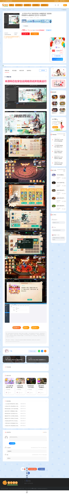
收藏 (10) (49, 30)
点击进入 (48, 21)
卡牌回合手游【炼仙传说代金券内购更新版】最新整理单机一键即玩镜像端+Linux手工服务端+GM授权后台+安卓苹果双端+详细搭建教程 (58, 163)
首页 (11, 5)
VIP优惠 (56, 1)
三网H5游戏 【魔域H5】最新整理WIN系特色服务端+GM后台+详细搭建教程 (14, 359)
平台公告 (31, 483)
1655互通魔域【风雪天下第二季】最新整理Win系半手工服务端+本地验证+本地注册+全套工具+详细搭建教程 (61, 175)
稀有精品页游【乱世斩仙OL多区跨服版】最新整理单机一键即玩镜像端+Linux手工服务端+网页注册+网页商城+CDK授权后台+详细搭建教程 (12, 413)
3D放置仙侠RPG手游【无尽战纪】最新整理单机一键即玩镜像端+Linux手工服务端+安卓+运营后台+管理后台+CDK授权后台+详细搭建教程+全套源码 (12, 420)
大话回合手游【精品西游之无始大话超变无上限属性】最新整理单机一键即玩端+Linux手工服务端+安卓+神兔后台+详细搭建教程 (12, 425)
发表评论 (29, 70)
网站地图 (35, 488)
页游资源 (36, 5)
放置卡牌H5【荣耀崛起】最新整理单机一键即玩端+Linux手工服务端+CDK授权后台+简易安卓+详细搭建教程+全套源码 (42, 386)
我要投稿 (64, 9)
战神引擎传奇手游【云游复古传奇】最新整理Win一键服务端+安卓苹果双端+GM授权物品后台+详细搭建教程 (61, 190)
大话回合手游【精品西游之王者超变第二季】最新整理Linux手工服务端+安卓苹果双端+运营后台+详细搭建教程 (20, 386)
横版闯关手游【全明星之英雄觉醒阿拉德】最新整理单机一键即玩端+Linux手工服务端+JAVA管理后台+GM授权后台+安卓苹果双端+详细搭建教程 (12, 415)
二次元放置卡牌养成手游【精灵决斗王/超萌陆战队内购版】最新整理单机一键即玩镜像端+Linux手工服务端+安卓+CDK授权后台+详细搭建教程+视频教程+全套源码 (9, 386)
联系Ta (61, 51)
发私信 (58, 50)
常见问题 (14, 70)
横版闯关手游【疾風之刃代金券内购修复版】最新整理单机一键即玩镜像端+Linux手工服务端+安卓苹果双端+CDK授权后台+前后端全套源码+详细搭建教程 (12, 418)
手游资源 (18, 5)
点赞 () (42, 30)
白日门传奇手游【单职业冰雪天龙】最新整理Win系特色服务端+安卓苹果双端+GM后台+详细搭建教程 (61, 182)
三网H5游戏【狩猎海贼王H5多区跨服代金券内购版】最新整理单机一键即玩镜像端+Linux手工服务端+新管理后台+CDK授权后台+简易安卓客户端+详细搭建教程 (12, 423)
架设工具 (44, 5)
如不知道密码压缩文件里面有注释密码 (58, 60)
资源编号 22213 (56, 222)
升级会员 (35, 33)
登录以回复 (45, 447)
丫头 (22, 17)
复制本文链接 (33, 351)
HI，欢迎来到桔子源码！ (8, 1)
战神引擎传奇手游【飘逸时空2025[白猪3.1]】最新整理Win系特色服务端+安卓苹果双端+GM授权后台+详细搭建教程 (61, 205)
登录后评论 (12, 443)
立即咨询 (43, 70)
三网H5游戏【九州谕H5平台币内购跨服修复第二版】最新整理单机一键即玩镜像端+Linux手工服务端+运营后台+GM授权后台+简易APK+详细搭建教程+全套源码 (58, 140)
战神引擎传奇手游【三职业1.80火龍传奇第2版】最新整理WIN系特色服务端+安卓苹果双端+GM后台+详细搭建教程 (61, 198)
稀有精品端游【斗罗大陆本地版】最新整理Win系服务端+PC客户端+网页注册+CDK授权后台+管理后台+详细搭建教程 (31, 386)
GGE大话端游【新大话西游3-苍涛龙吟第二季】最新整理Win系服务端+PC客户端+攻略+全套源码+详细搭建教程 (58, 152)
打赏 (26, 327)
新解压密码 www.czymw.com (57, 56)
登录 (65, 5)
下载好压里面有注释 (56, 230)
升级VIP (33, 30)
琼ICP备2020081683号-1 (42, 488)
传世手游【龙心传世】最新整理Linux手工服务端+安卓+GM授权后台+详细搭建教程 (37, 359)
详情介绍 (7, 70)
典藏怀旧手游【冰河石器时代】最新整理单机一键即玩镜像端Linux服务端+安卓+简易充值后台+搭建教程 (58, 158)
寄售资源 (9, 9)
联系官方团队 (33, 469)
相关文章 (21, 70)
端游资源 (27, 5)
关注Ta (54, 50)
